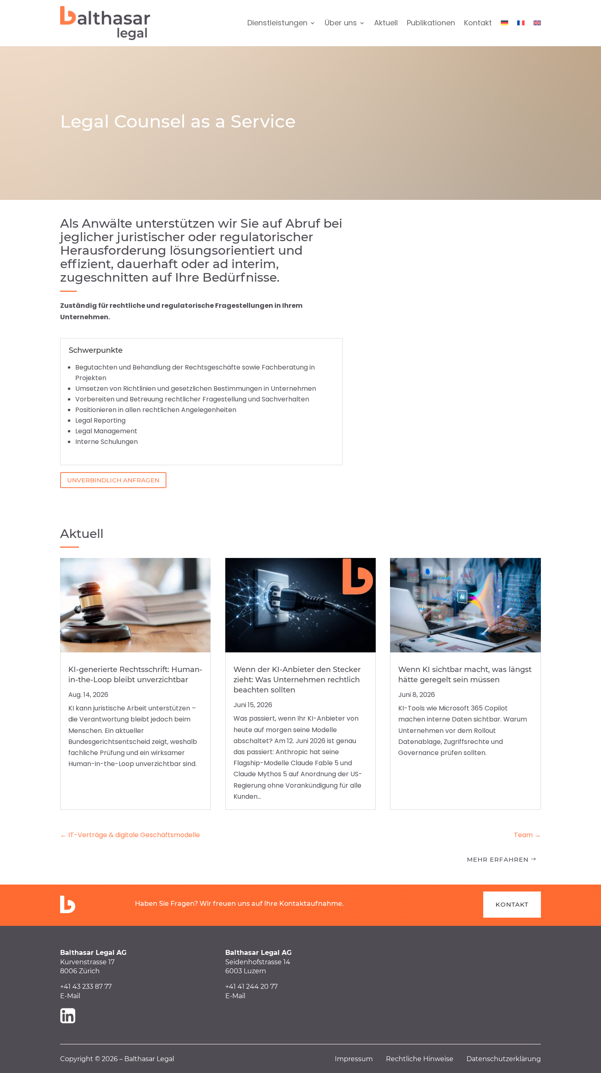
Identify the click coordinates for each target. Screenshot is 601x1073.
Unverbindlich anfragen (113, 480)
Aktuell (386, 23)
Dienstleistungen (277, 23)
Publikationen (431, 23)
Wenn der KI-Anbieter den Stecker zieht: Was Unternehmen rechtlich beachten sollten (297, 679)
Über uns (341, 23)
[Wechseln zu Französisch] (521, 23)
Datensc (480, 1059)
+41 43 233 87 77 (86, 986)
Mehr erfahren (498, 859)
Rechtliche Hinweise (426, 1059)
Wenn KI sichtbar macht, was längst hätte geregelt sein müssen (464, 674)
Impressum (360, 1059)
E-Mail (70, 996)
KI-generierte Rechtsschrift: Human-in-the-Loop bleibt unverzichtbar (135, 674)
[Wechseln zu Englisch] (537, 23)
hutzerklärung (517, 1059)
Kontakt (478, 23)
